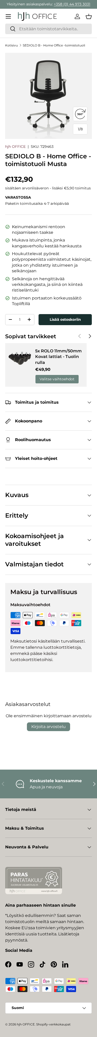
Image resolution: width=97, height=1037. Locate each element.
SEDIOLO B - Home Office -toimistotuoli (54, 45)
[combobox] (48, 29)
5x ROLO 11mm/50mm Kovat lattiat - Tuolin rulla (58, 356)
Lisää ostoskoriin (65, 319)
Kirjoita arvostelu (48, 726)
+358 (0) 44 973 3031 (72, 4)
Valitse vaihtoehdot (57, 379)
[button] (88, 16)
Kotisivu (11, 45)
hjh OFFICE (15, 146)
